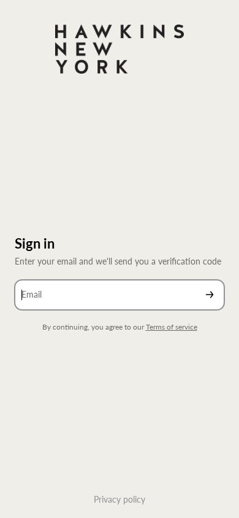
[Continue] (209, 295)
